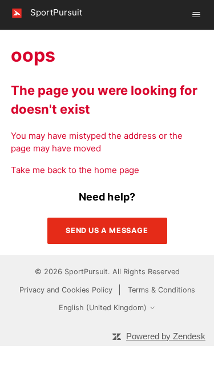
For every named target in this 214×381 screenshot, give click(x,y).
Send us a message (107, 230)
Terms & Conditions (161, 290)
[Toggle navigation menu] (196, 14)
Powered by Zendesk (165, 336)
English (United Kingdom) (104, 308)
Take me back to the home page (75, 170)
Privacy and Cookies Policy (65, 290)
